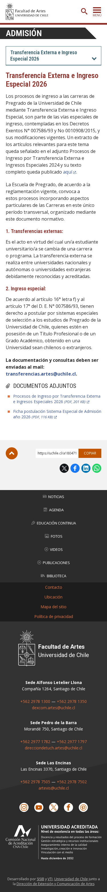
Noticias (56, 496)
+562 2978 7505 (35, 781)
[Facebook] (68, 807)
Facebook (75, 468)
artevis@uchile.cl (54, 788)
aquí (67, 172)
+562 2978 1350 (72, 701)
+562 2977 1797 (72, 741)
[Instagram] (24, 807)
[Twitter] (53, 807)
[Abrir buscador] (84, 11)
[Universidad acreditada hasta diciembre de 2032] (53, 842)
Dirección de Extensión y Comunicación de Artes (55, 883)
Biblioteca (56, 575)
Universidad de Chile (71, 879)
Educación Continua (56, 523)
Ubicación (53, 597)
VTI (50, 879)
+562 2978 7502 (72, 781)
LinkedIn (85, 468)
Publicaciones (56, 562)
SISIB (40, 879)
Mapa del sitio (53, 606)
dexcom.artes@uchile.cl (53, 707)
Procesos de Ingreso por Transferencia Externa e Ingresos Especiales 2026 (56, 398)
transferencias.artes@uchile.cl (41, 374)
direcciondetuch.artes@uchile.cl (53, 748)
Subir (12, 453)
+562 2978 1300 (35, 701)
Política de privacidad (53, 616)
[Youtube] (38, 807)
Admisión (24, 33)
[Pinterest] (83, 807)
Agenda (56, 509)
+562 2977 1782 (35, 741)
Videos (56, 549)
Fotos (56, 536)
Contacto (53, 587)
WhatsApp (96, 468)
